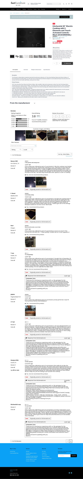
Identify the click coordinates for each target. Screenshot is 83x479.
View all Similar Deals (64, 16)
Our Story (44, 451)
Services (27, 451)
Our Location (44, 454)
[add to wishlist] (59, 63)
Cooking (22, 13)
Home (11, 13)
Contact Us (44, 453)
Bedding (24, 9)
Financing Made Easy (14, 453)
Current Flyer (12, 451)
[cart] (71, 4)
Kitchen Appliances (16, 13)
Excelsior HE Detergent (30, 460)
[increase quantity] (57, 62)
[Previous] (12, 38)
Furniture (13, 9)
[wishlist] (69, 4)
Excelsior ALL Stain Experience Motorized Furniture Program (32, 457)
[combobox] (53, 4)
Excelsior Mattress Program (31, 459)
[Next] (50, 38)
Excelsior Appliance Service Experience (31, 454)
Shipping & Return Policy (46, 458)
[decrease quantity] (57, 64)
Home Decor (30, 9)
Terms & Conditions (45, 456)
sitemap (11, 471)
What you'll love (56, 47)
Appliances (18, 9)
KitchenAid (56, 37)
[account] (66, 3)
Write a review (64, 36)
